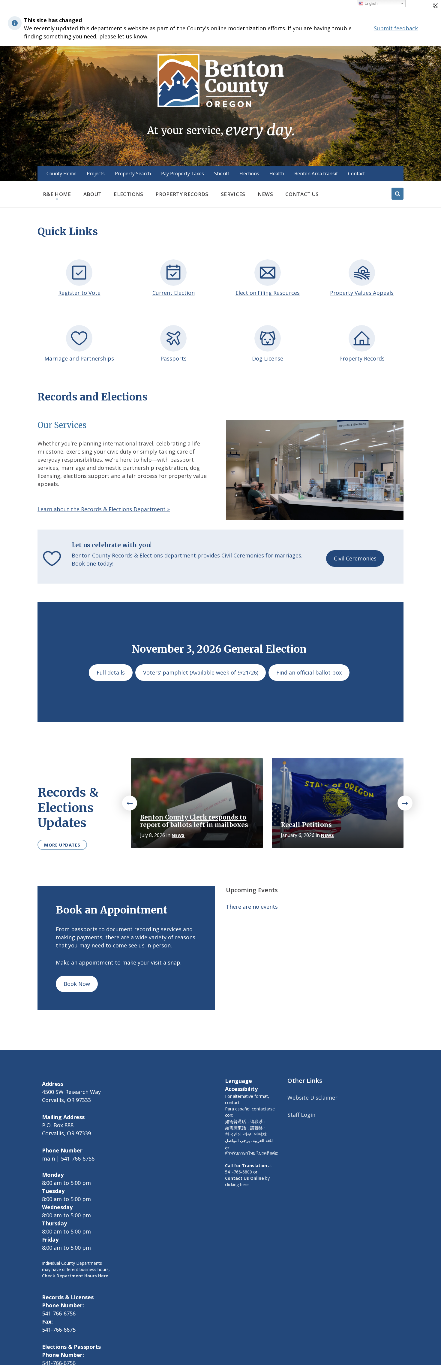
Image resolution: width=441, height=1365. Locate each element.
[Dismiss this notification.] (435, 5)
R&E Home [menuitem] (57, 194)
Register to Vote (79, 292)
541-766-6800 (238, 1172)
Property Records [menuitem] (181, 194)
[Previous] (129, 803)
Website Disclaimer (312, 1097)
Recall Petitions (306, 825)
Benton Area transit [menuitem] (316, 173)
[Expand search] (398, 194)
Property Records (362, 358)
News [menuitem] (265, 194)
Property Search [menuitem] (133, 173)
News (178, 835)
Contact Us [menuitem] (302, 194)
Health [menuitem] (276, 173)
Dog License (267, 358)
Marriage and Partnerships (79, 358)
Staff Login (301, 1114)
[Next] (405, 803)
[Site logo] (220, 95)
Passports (173, 358)
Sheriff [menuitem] (221, 173)
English (370, 3)
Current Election (173, 292)
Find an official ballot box (309, 672)
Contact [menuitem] (356, 173)
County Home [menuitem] (61, 173)
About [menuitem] (92, 194)
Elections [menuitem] (249, 173)
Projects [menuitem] (96, 173)
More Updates (62, 845)
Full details (111, 672)
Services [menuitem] (233, 194)
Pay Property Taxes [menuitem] (182, 173)
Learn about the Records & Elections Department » (104, 509)
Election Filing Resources (268, 292)
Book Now (77, 983)
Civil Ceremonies (355, 558)
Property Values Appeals (362, 292)
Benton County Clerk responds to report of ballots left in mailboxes (194, 821)
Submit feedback (396, 28)
